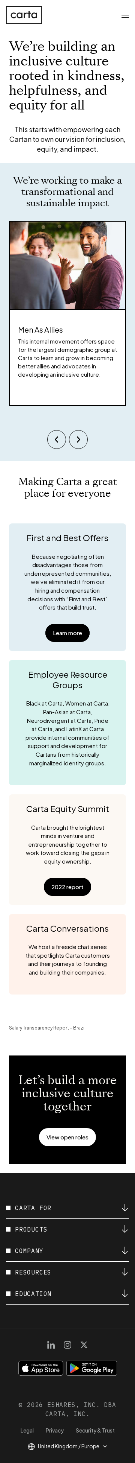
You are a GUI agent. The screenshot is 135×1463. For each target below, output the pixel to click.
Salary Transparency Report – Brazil (47, 1028)
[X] (84, 1345)
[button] (67, 1137)
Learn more (67, 632)
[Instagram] (67, 1345)
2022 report (67, 886)
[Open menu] (125, 15)
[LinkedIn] (51, 1345)
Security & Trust (95, 1430)
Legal (27, 1430)
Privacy (55, 1430)
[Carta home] (24, 15)
